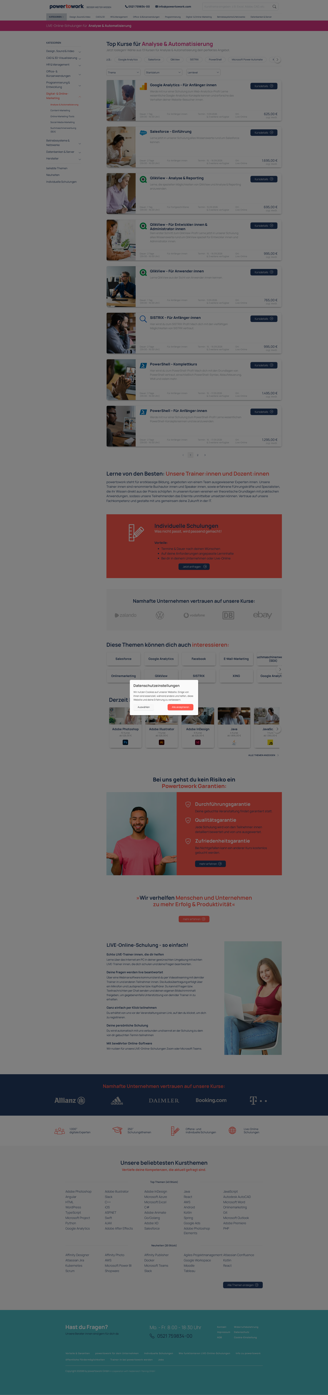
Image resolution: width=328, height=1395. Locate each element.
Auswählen (144, 707)
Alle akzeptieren (180, 707)
